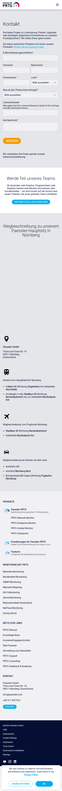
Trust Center (8, 746)
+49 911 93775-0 (11, 700)
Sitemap (6, 754)
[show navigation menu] (57, 4)
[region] (30, 777)
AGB (5, 730)
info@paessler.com (12, 694)
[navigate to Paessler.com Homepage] (11, 4)
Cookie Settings (10, 738)
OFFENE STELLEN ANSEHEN (31, 201)
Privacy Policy (31, 774)
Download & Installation (13, 750)
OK (44, 784)
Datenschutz (8, 734)
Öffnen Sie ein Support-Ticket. (29, 47)
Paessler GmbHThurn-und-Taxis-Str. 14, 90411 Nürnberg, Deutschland (18, 686)
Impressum (8, 742)
